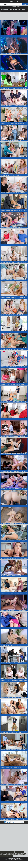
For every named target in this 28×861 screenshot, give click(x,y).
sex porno (11, 853)
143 (22, 822)
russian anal (2, 853)
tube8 (6, 855)
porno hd (22, 851)
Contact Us (21, 859)
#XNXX (14, 6)
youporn (15, 853)
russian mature (13, 854)
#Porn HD (9, 6)
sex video (2, 851)
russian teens (23, 854)
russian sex (17, 851)
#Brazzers (3, 6)
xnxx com (2, 855)
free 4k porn (7, 851)
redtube (7, 853)
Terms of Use (7, 859)
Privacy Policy (14, 859)
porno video (6, 854)
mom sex (12, 851)
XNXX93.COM (14, 1)
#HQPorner (19, 6)
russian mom (10, 855)
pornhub (18, 854)
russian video (21, 853)
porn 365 (2, 854)
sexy (25, 853)
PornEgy (25, 6)
